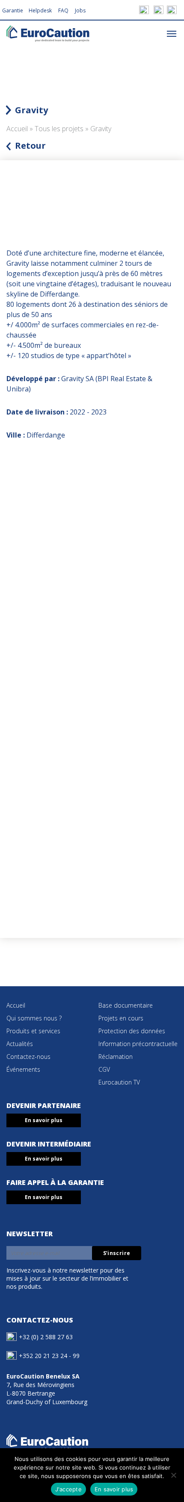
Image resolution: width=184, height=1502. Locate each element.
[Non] (173, 1475)
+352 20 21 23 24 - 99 (49, 1356)
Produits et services (33, 1031)
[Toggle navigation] (171, 33)
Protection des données (131, 1031)
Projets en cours (120, 1018)
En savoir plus (43, 1120)
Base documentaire (125, 1005)
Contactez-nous (28, 1056)
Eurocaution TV (119, 1082)
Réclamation (115, 1056)
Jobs (80, 10)
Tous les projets (59, 128)
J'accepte (68, 1489)
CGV (104, 1069)
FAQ (63, 10)
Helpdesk (40, 10)
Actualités (19, 1044)
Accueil (17, 128)
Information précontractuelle (138, 1044)
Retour (30, 145)
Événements (23, 1069)
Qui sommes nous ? (34, 1018)
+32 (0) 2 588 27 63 (46, 1337)
